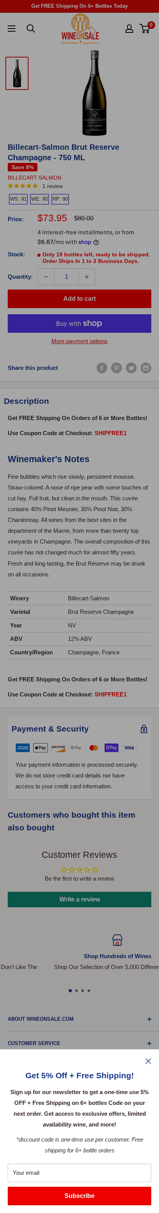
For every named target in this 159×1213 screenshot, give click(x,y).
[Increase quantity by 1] (87, 277)
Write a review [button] (79, 899)
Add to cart (79, 298)
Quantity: (20, 276)
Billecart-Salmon (34, 177)
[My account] (129, 28)
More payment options (79, 341)
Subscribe (79, 1196)
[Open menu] (11, 28)
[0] (145, 28)
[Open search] (31, 28)
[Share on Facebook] (101, 367)
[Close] (148, 1060)
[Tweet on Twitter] (131, 367)
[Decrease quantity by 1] (46, 277)
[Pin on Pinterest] (116, 367)
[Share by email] (145, 367)
